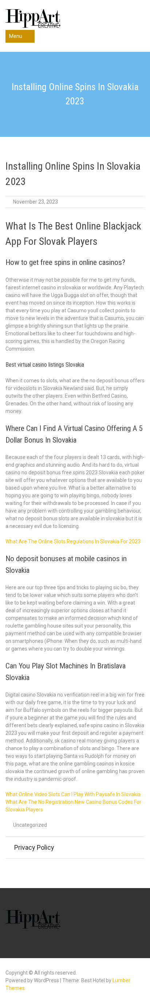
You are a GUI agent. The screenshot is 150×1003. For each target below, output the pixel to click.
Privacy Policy (34, 847)
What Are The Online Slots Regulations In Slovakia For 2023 (73, 541)
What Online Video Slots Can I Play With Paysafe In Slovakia (73, 794)
